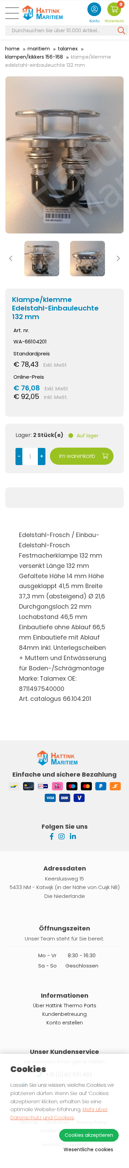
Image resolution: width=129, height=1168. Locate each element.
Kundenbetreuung (64, 1014)
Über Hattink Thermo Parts (64, 1005)
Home (12, 48)
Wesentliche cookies (88, 1149)
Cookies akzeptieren (89, 1135)
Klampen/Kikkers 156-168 (34, 56)
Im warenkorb (78, 456)
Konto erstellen (64, 1022)
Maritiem (39, 48)
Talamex (68, 48)
